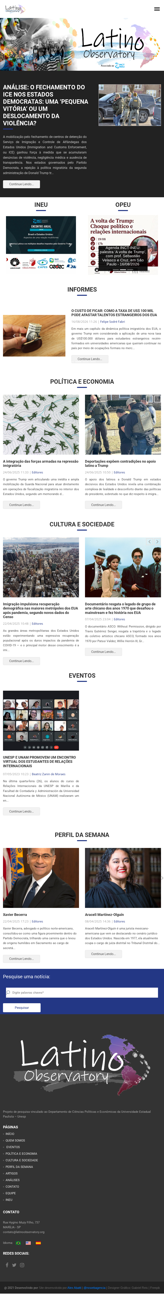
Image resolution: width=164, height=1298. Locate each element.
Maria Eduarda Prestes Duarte (128, 322)
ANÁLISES (13, 1180)
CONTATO (12, 1186)
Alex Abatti (74, 1287)
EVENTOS (13, 1147)
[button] (11, 245)
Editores (37, 472)
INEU (9, 1200)
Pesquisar (22, 1008)
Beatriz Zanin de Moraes (48, 774)
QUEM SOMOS (15, 1140)
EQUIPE (11, 1193)
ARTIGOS (12, 1173)
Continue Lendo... (21, 184)
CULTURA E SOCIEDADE (22, 1160)
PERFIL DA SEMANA (19, 1167)
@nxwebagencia (94, 1287)
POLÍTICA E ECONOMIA (21, 1154)
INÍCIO (10, 1134)
